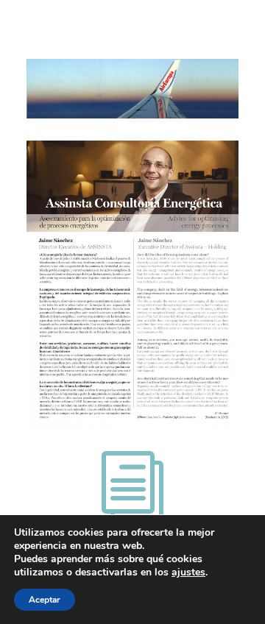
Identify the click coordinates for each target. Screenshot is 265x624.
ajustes (188, 572)
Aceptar (44, 600)
